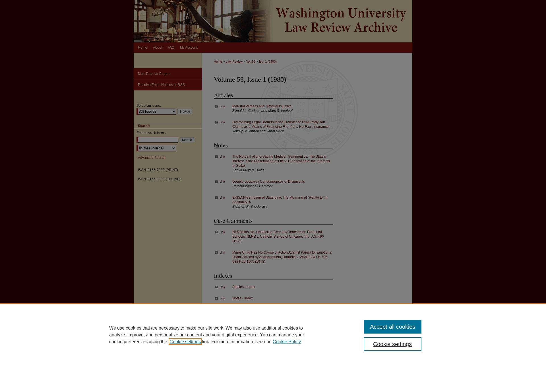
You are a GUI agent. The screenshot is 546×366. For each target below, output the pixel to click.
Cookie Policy (287, 341)
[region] (273, 334)
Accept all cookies (392, 327)
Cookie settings (185, 341)
